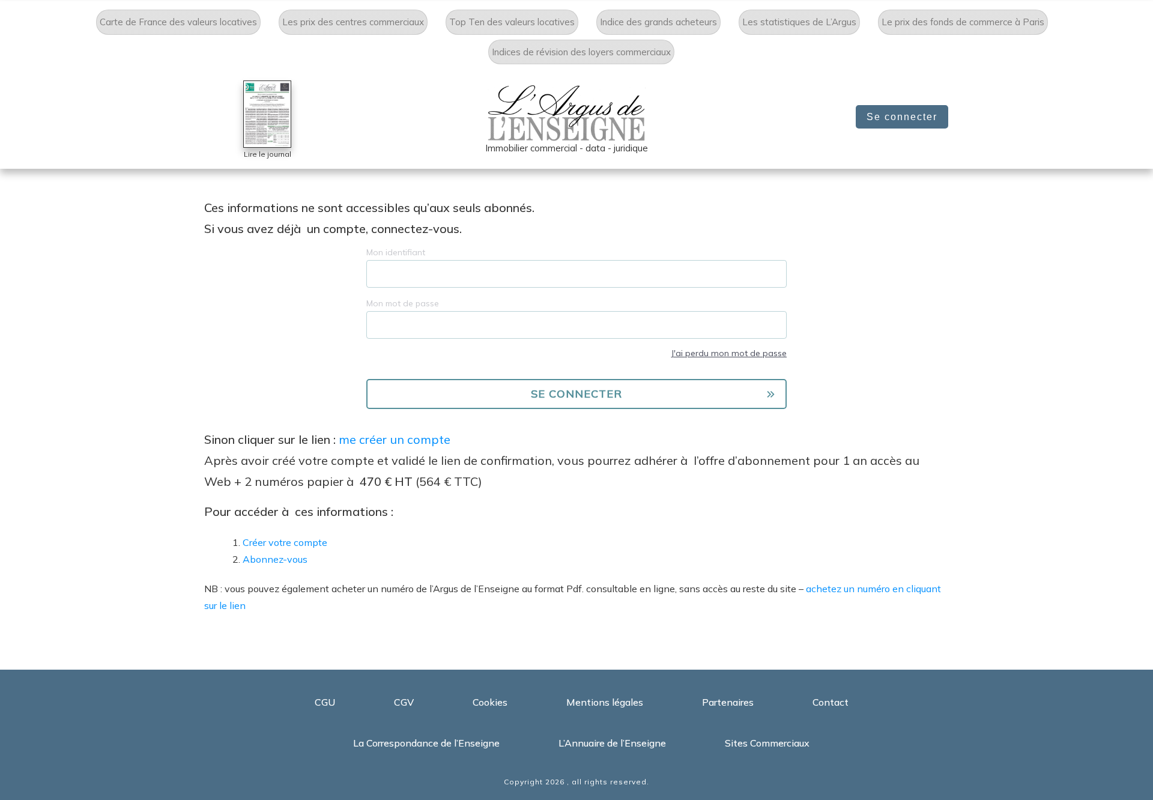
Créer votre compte (285, 542)
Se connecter (902, 117)
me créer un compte (394, 439)
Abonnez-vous (275, 559)
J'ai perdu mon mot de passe (729, 353)
